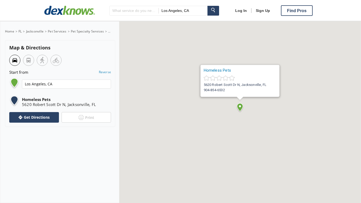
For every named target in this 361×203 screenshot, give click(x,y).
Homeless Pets (217, 70)
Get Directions (37, 117)
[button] (240, 107)
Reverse (105, 72)
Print (89, 117)
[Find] (213, 11)
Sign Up (263, 10)
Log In (241, 10)
